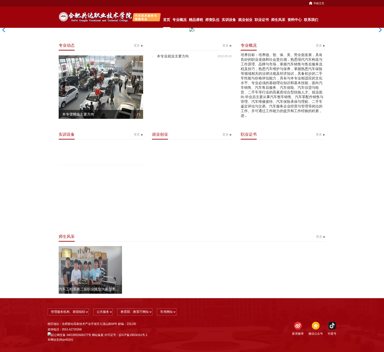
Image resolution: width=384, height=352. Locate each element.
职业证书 (262, 20)
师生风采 (278, 20)
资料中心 (295, 20)
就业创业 (245, 20)
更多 (137, 45)
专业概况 (179, 20)
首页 (166, 20)
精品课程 (196, 20)
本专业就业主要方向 (173, 56)
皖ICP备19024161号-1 (133, 335)
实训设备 (229, 20)
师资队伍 (212, 20)
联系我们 (311, 20)
